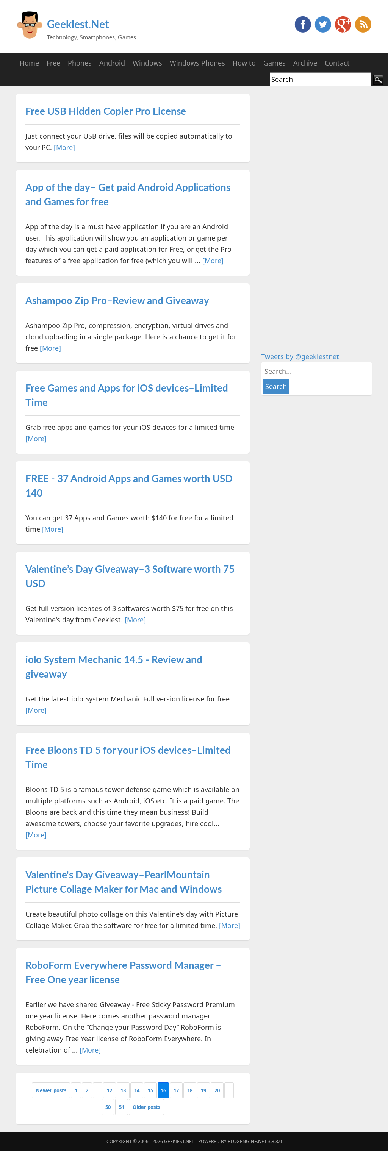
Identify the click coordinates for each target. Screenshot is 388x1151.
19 (203, 1090)
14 (136, 1090)
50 (108, 1107)
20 (217, 1090)
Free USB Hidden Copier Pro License (105, 112)
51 (121, 1107)
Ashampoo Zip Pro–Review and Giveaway (117, 301)
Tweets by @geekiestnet (300, 356)
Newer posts (51, 1090)
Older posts (146, 1107)
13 (123, 1090)
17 (176, 1090)
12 (109, 1090)
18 (189, 1090)
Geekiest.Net (78, 24)
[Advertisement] (318, 207)
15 (150, 1090)
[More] (64, 147)
